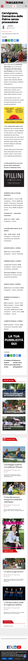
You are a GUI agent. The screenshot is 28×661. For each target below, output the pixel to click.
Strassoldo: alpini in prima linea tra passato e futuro (13, 426)
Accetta (4, 658)
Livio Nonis (10, 26)
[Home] (2, 6)
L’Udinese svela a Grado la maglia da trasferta (13, 603)
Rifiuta (10, 658)
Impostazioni (17, 658)
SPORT (6, 471)
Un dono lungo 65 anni (13, 412)
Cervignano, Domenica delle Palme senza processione (12, 17)
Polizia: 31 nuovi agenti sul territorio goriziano (13, 394)
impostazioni (20, 656)
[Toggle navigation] (14, 6)
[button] (26, 6)
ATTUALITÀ (7, 576)
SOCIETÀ (7, 506)
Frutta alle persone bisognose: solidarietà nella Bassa (13, 499)
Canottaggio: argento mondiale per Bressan (13, 465)
